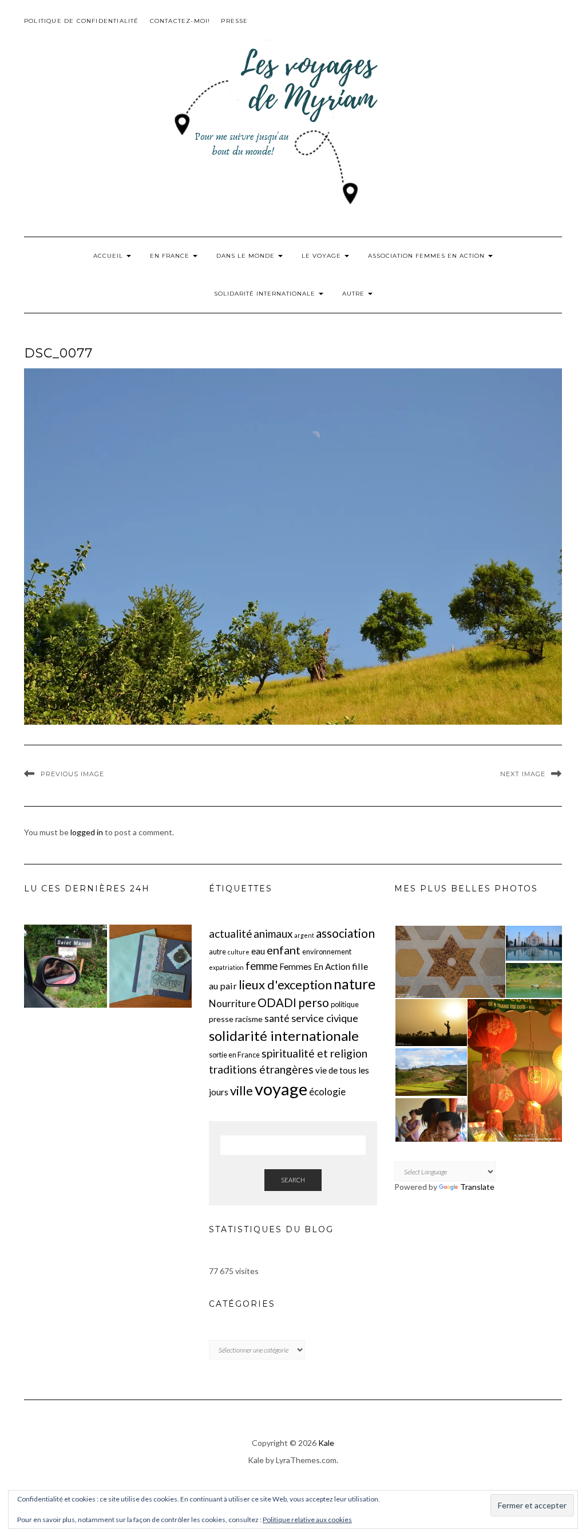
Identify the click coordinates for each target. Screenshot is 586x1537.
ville (241, 1090)
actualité (230, 933)
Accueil (109, 256)
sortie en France (234, 1054)
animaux (273, 933)
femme (262, 966)
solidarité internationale (284, 1035)
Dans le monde (246, 256)
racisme (249, 1019)
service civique (324, 1018)
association (345, 933)
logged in (86, 832)
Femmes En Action (314, 966)
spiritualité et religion (314, 1053)
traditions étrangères (261, 1069)
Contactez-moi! (180, 21)
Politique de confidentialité (81, 21)
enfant (283, 950)
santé (277, 1018)
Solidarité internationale (266, 293)
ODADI (277, 1002)
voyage (281, 1089)
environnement (326, 951)
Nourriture (232, 1003)
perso (313, 1002)
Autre (354, 293)
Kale (326, 1443)
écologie (327, 1092)
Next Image (522, 774)
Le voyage (322, 256)
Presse (234, 21)
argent (304, 935)
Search (293, 1180)
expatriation (226, 967)
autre (217, 951)
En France (171, 256)
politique (345, 1004)
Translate (477, 1187)
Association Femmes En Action (427, 256)
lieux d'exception (285, 984)
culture (239, 952)
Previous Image (72, 774)
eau (258, 951)
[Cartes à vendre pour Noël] (150, 966)
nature (354, 984)
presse (221, 1019)
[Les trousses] (65, 966)
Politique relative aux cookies (307, 1519)
